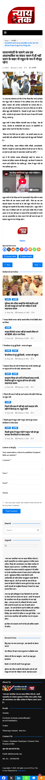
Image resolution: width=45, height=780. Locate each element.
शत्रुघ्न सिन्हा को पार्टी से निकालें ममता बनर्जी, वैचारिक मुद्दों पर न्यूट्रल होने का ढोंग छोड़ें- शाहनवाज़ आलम (22, 380)
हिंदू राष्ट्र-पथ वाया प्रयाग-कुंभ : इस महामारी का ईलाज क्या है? (21, 644)
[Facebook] (5, 249)
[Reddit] (13, 249)
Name (5, 473)
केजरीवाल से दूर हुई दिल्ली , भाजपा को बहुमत (21, 355)
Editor (7, 68)
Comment (7, 460)
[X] (9, 249)
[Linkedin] (17, 249)
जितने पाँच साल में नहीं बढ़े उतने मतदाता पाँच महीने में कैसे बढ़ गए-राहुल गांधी (21, 407)
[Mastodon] (26, 249)
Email (5, 483)
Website (5, 493)
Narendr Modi (11, 256)
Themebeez (22, 770)
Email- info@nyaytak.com (12, 754)
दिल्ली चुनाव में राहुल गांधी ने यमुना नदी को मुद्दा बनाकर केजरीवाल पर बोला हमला (22, 433)
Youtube (6, 713)
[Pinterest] (22, 249)
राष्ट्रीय (8, 299)
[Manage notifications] (40, 775)
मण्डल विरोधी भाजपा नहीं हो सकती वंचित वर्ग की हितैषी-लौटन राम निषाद (21, 333)
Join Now (22, 731)
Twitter (5, 726)
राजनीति (34, 68)
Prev (8, 265)
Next (36, 265)
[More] (39, 249)
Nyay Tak (10, 312)
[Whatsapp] (34, 249)
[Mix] (30, 249)
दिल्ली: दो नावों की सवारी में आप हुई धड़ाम (17, 664)
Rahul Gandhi (27, 256)
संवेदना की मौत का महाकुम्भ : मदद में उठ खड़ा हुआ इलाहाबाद (20, 657)
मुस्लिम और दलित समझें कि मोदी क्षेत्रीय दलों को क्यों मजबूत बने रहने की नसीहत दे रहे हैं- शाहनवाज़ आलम (21, 306)
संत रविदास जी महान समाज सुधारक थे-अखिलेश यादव (21, 651)
